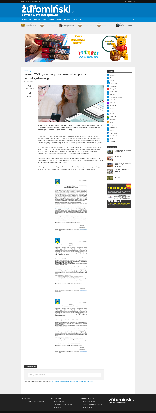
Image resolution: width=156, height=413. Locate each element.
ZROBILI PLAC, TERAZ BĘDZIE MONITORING (123, 150)
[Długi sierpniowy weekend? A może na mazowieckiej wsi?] (118, 25)
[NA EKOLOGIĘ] (110, 158)
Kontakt (75, 19)
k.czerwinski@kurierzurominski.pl (63, 404)
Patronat (67, 19)
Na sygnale (37, 19)
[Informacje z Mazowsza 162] (99, 25)
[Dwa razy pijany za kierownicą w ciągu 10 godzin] (23, 25)
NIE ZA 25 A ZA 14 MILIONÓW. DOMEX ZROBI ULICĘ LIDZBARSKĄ (123, 164)
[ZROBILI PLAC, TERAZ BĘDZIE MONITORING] (110, 152)
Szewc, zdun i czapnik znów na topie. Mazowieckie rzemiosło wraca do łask (70, 25)
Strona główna (27, 19)
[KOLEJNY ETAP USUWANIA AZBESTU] (110, 171)
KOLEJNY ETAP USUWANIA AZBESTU (122, 170)
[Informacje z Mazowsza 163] (80, 25)
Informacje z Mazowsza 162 (108, 25)
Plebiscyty (59, 19)
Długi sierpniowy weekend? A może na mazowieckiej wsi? (126, 25)
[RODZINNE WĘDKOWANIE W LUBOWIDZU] (110, 178)
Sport (45, 19)
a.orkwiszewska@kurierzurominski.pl (93, 404)
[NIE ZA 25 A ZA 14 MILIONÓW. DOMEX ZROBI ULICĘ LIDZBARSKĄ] (110, 165)
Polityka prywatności (35, 1)
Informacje (27, 71)
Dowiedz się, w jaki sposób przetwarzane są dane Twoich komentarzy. (73, 381)
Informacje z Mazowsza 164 (51, 25)
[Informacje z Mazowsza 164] (42, 25)
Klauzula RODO (25, 1)
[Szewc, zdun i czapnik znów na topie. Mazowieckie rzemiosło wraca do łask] (61, 25)
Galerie (51, 19)
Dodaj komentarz (29, 88)
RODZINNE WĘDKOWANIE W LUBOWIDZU (123, 176)
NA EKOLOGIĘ (119, 156)
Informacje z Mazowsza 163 (89, 25)
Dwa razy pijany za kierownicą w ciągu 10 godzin (31, 25)
